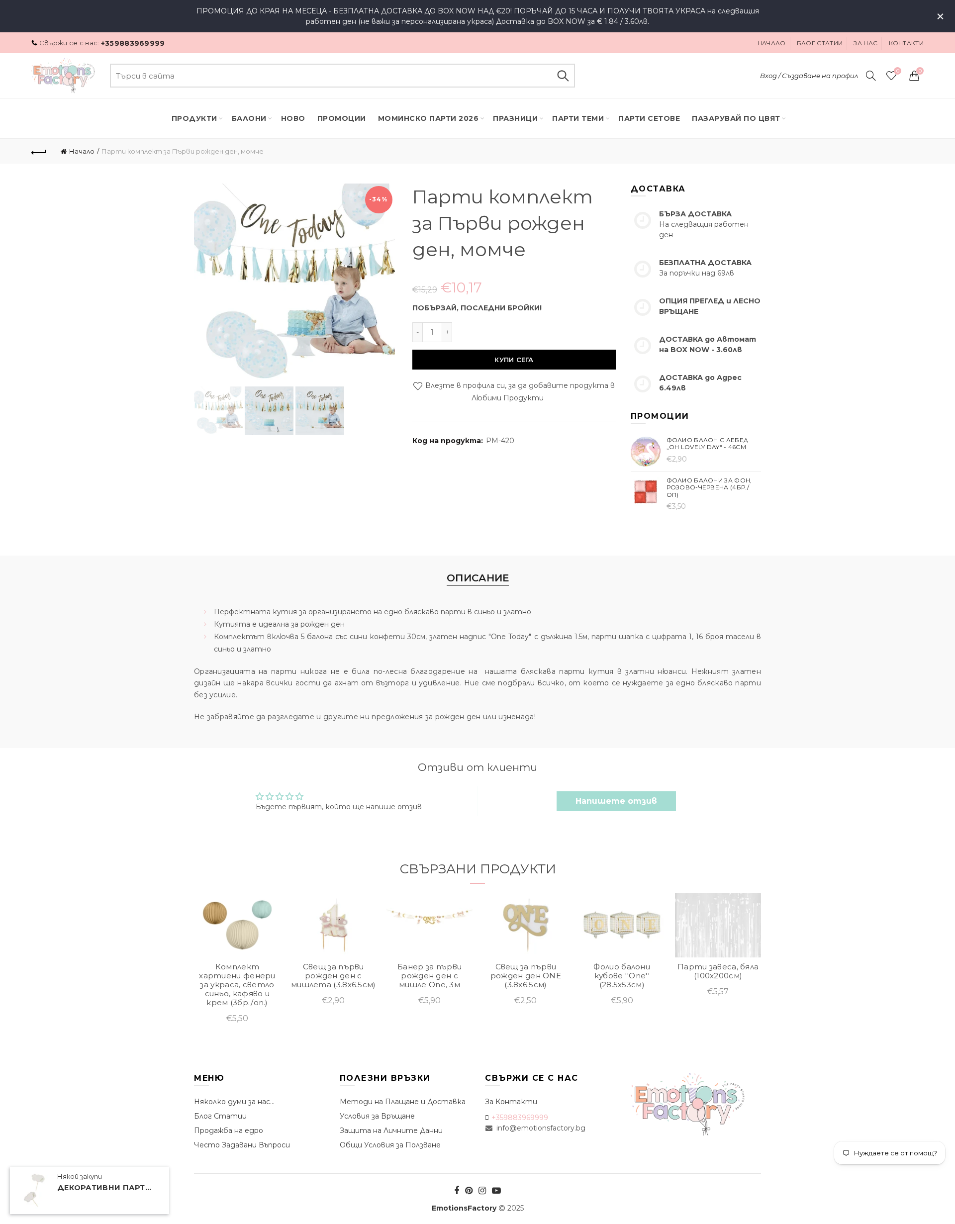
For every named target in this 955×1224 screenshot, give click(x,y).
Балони (249, 118)
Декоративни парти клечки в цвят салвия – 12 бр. (107, 1188)
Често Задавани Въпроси (242, 1144)
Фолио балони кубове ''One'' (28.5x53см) (621, 975)
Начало (772, 43)
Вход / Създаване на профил (809, 76)
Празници (515, 118)
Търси (562, 76)
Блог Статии (220, 1116)
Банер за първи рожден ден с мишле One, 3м (429, 975)
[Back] (38, 151)
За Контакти (511, 1101)
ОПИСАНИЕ (478, 578)
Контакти (906, 43)
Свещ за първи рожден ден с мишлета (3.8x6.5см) (333, 975)
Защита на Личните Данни (391, 1130)
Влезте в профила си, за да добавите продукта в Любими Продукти (519, 391)
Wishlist (897, 71)
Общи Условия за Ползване (390, 1144)
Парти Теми (578, 118)
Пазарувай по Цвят (736, 118)
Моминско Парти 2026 (428, 118)
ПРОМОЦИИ (341, 118)
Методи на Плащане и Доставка (403, 1101)
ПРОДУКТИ (194, 118)
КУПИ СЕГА (513, 360)
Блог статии (820, 43)
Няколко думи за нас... (234, 1101)
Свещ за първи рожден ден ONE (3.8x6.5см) (525, 975)
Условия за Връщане (377, 1116)
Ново (293, 118)
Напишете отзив (616, 801)
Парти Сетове (649, 118)
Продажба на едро (228, 1130)
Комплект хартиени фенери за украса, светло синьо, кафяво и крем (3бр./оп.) (237, 984)
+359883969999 (133, 43)
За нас (865, 43)
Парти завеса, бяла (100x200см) (718, 971)
